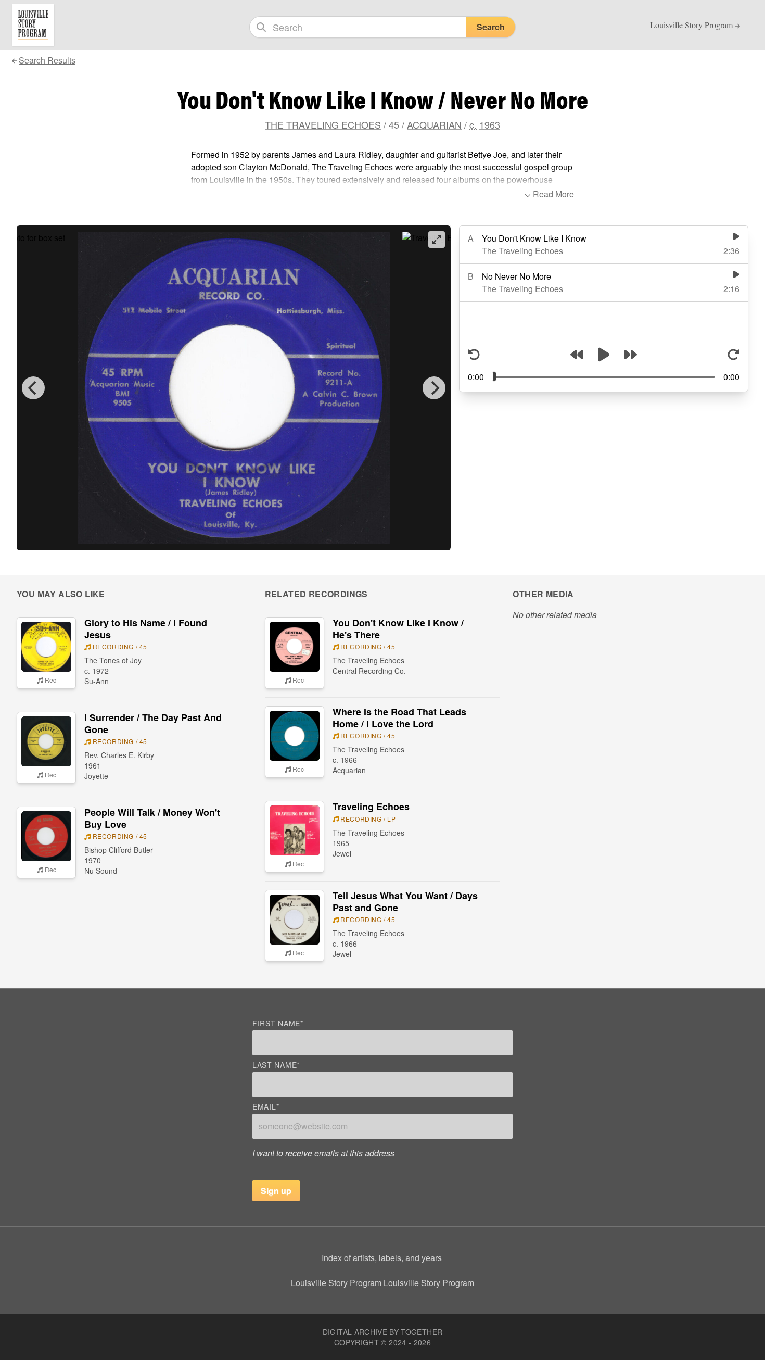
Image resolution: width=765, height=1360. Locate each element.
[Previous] (33, 387)
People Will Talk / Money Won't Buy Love (152, 818)
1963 (489, 124)
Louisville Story (692, 25)
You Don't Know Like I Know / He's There (398, 628)
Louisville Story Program (429, 1283)
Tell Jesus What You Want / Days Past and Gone (405, 901)
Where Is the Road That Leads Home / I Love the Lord (399, 718)
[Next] (434, 387)
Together (421, 1332)
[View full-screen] (436, 239)
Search (491, 27)
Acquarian (434, 124)
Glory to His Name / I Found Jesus (145, 628)
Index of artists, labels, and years (382, 1258)
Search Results (47, 60)
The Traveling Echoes (323, 124)
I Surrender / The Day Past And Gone (153, 723)
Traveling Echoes (371, 806)
